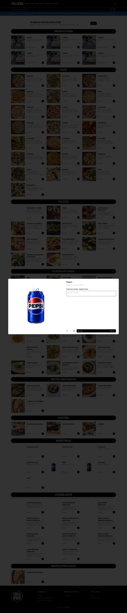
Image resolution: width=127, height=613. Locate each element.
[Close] (116, 281)
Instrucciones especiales (77, 289)
